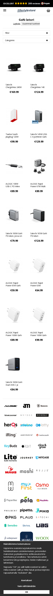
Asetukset (26, 580)
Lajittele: (16, 23)
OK (26, 592)
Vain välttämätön (26, 586)
